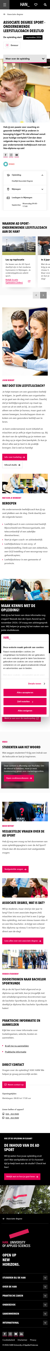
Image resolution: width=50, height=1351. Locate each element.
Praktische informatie (15, 1052)
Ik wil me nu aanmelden (17, 1046)
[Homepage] (25, 5)
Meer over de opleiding (18, 58)
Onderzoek (9, 1304)
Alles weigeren (25, 710)
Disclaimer (22, 1340)
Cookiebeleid (8, 1340)
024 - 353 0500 (12, 1114)
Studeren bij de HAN (14, 1277)
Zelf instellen (23, 701)
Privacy (33, 1340)
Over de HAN (9, 1286)
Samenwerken (10, 1313)
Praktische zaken (12, 1295)
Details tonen (34, 683)
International (10, 1322)
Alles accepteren (25, 692)
